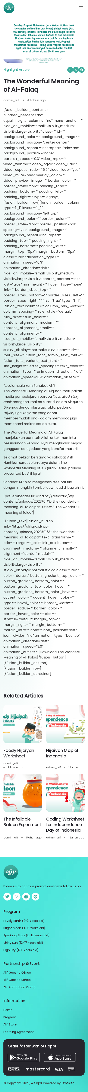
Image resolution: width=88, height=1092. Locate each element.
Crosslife (68, 1083)
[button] (81, 8)
